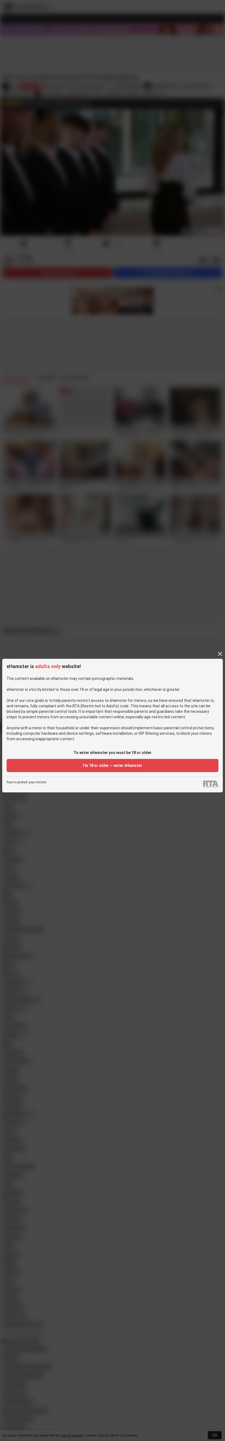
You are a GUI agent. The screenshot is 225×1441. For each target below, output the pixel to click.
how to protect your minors (27, 782)
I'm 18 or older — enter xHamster (112, 765)
